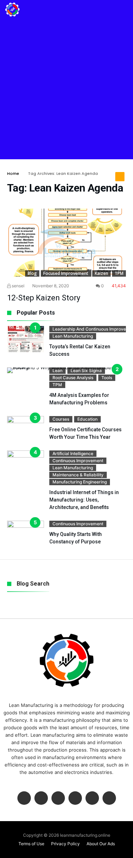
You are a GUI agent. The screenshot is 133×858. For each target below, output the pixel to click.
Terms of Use (31, 843)
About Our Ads (101, 843)
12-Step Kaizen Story (43, 297)
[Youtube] (75, 798)
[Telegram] (109, 798)
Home (13, 173)
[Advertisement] (66, 89)
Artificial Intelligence (72, 453)
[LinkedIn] (58, 798)
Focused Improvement (65, 273)
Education (87, 419)
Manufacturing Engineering (79, 482)
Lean (57, 370)
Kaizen (101, 273)
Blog (32, 273)
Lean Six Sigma (86, 370)
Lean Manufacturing (72, 336)
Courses (60, 419)
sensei (17, 285)
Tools (106, 377)
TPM (119, 273)
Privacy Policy (65, 843)
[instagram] (92, 798)
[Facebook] (24, 798)
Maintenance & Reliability (78, 474)
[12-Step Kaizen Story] (66, 243)
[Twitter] (41, 798)
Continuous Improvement (77, 460)
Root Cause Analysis (72, 377)
